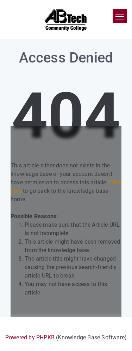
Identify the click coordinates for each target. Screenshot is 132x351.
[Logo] (66, 19)
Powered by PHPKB (30, 337)
